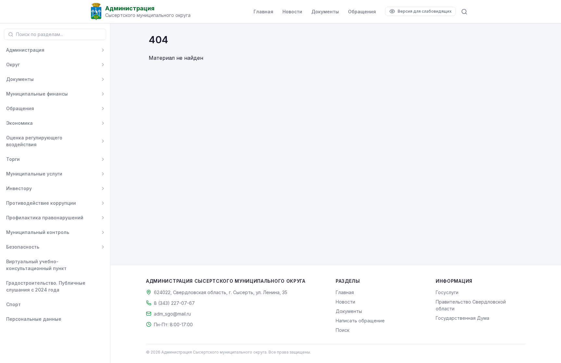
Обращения (362, 11)
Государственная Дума (462, 318)
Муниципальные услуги (34, 173)
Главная (263, 11)
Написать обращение (360, 320)
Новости (292, 11)
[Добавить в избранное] (102, 264)
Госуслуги (447, 292)
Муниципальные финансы (37, 94)
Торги (13, 159)
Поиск (342, 330)
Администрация (25, 50)
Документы (325, 11)
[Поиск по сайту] (464, 12)
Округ (13, 64)
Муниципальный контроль (37, 232)
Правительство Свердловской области (471, 305)
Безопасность (22, 247)
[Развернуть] (103, 50)
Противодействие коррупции (41, 203)
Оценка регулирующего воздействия (34, 141)
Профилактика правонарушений (44, 217)
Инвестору (19, 188)
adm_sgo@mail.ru (172, 314)
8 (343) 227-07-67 (174, 303)
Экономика (19, 123)
